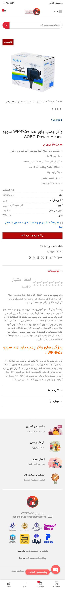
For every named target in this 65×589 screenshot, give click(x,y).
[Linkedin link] (34, 257)
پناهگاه (9, 335)
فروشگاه (50, 101)
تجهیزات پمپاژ (25, 101)
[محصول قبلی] (60, 109)
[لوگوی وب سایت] (32, 11)
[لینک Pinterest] (38, 257)
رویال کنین (22, 551)
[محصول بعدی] (52, 109)
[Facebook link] (46, 257)
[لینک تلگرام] (30, 257)
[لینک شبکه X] (42, 257)
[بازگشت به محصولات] (56, 109)
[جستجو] (6, 25)
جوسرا (22, 558)
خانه (60, 101)
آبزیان (39, 101)
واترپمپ (10, 101)
